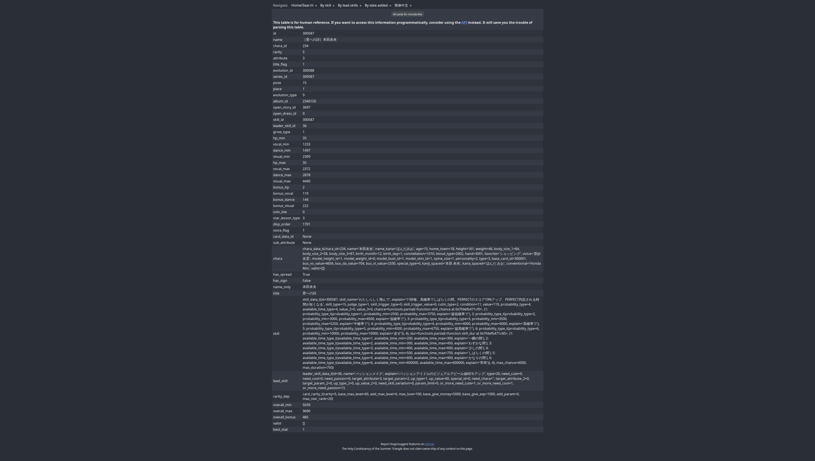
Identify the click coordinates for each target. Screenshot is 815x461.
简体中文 (401, 5)
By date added (376, 5)
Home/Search (302, 5)
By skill (325, 5)
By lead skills (348, 5)
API (464, 22)
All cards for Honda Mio (407, 14)
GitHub (429, 444)
